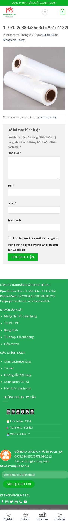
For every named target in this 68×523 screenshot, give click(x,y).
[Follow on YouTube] (25, 502)
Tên (11, 185)
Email (12, 203)
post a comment (48, 117)
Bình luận (14, 152)
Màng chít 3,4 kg (14, 39)
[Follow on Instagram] (6, 502)
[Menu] (45, 12)
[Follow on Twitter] (11, 502)
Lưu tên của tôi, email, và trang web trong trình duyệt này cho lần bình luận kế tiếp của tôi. (33, 243)
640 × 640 (49, 35)
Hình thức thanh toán (17, 388)
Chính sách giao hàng (17, 361)
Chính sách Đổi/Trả (16, 381)
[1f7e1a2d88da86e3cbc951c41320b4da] (34, 78)
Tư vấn (8, 368)
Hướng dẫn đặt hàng (17, 375)
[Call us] (20, 502)
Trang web (14, 220)
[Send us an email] (16, 502)
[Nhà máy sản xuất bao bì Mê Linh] (19, 12)
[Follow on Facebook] (2, 502)
